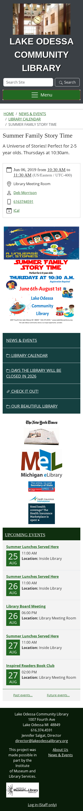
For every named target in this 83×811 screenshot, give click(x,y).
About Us (60, 749)
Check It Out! (24, 391)
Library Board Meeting (26, 606)
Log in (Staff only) (42, 804)
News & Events (32, 113)
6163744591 (23, 201)
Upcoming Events (25, 535)
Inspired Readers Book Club (30, 665)
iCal (16, 210)
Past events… (23, 695)
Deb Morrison (25, 192)
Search (70, 82)
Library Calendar (24, 119)
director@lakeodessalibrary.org (41, 740)
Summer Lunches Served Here (32, 546)
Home (9, 113)
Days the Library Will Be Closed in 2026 (33, 373)
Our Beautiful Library (34, 406)
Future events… (58, 695)
